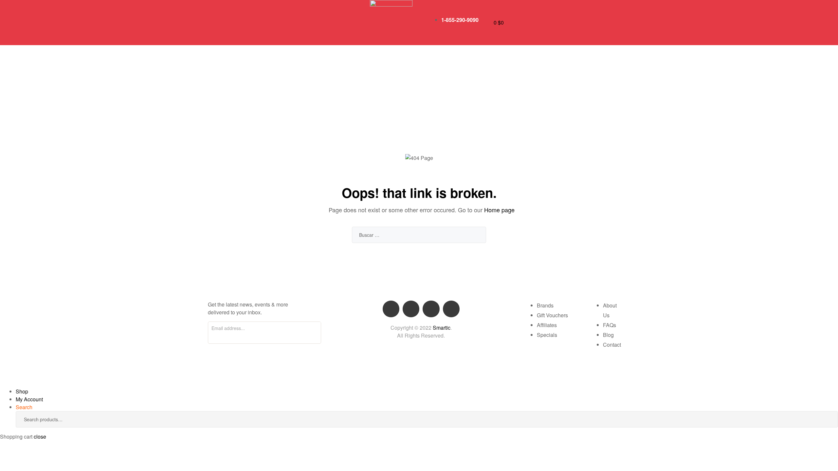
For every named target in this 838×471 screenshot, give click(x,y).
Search (823, 419)
